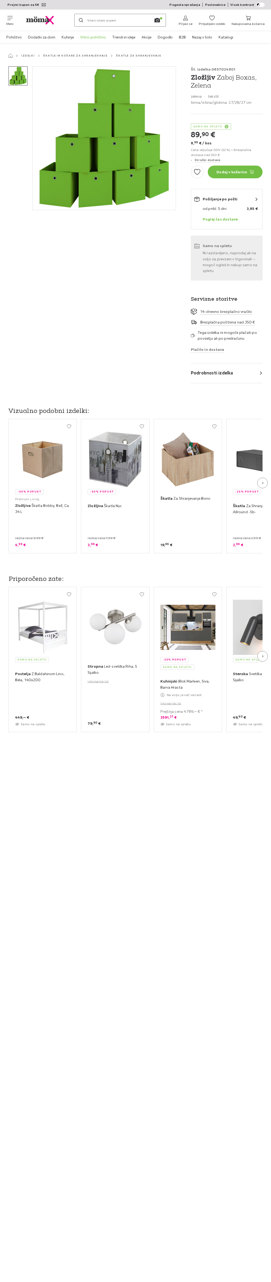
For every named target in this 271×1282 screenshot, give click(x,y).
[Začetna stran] (10, 56)
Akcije (146, 37)
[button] (18, 75)
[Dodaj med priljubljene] (197, 172)
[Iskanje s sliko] (157, 20)
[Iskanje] (81, 20)
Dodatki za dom (41, 37)
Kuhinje (68, 37)
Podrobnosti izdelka (212, 372)
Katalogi (226, 37)
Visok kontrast (242, 5)
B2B (182, 37)
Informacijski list (98, 681)
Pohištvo (14, 37)
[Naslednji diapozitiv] (262, 483)
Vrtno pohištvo (93, 37)
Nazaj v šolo (202, 37)
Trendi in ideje (123, 37)
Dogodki (165, 37)
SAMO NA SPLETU (207, 126)
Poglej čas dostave (220, 219)
